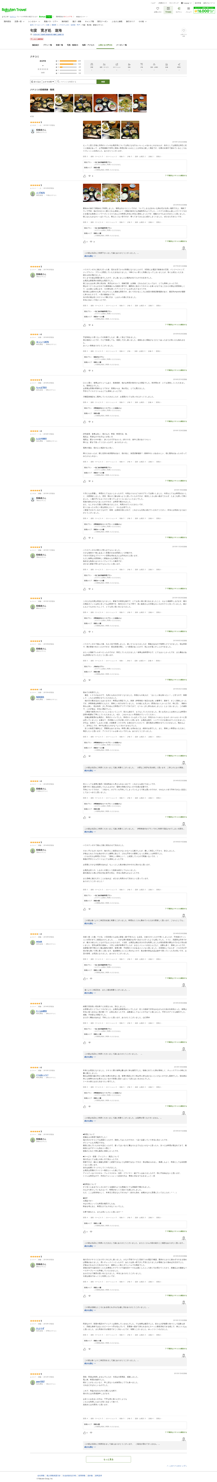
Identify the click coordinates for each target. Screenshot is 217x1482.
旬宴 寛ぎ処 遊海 (46, 30)
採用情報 (81, 1476)
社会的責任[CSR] (69, 1476)
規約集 (90, 1476)
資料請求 (98, 1476)
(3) (72, 45)
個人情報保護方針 (54, 1476)
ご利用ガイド (162, 3)
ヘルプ (153, 3)
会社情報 (40, 1476)
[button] (42, 103)
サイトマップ (173, 3)
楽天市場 (198, 3)
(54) (105, 45)
